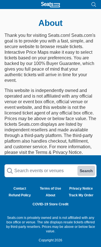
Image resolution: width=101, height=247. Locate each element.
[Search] (94, 4)
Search (86, 171)
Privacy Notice (81, 188)
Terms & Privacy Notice (58, 152)
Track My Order (81, 195)
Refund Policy (20, 195)
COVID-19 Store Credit (50, 204)
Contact (19, 188)
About (50, 195)
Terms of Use (50, 188)
